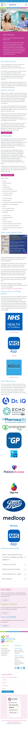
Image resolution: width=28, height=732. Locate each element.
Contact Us (4, 655)
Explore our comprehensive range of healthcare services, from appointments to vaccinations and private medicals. (13, 594)
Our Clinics (6, 590)
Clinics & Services (5, 650)
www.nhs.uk (19, 109)
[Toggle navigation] (26, 5)
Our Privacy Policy (5, 720)
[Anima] (12, 4)
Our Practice (4, 648)
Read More (5, 600)
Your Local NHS (8, 617)
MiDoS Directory (14, 377)
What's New (4, 653)
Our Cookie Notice (14, 720)
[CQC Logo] (12, 700)
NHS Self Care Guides (7, 175)
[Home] (4, 5)
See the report (13, 712)
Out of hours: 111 (4, 1)
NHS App (14, 355)
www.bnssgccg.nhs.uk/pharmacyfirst (12, 288)
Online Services (5, 652)
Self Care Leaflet (6, 132)
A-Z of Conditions (14, 332)
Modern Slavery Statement (14, 722)
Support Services (9, 604)
